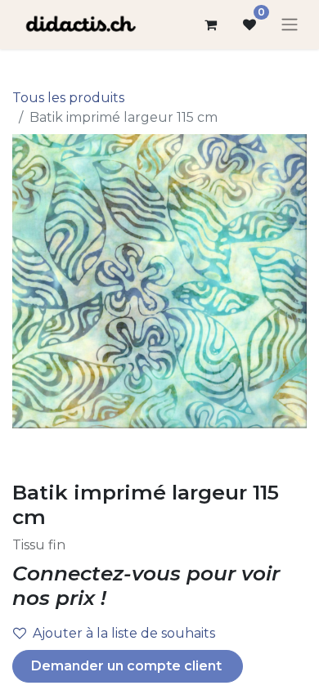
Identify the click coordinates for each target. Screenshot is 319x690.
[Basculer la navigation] (289, 25)
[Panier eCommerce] (210, 24)
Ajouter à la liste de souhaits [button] (124, 633)
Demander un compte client (128, 666)
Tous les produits (68, 97)
